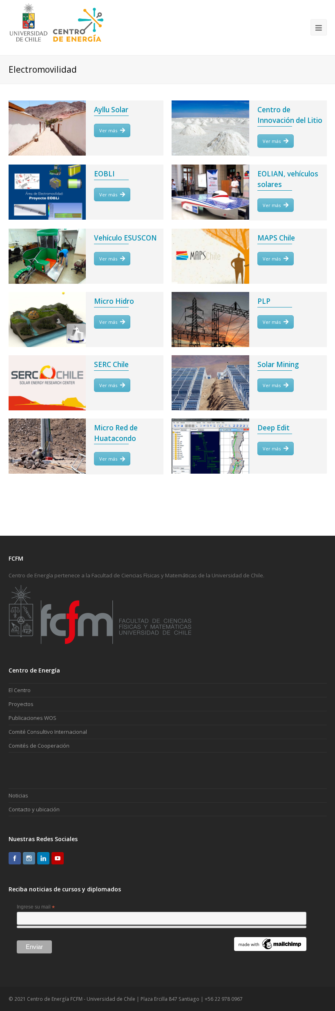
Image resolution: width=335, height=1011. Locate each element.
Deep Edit (273, 427)
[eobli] (47, 192)
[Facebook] (15, 858)
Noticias (18, 795)
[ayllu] (47, 128)
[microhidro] (47, 319)
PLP (263, 301)
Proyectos (21, 704)
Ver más (108, 130)
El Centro (20, 690)
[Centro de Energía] (57, 27)
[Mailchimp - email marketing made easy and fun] (270, 949)
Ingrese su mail (36, 907)
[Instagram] (29, 858)
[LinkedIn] (43, 858)
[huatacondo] (47, 446)
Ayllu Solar (111, 109)
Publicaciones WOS (32, 718)
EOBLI (104, 173)
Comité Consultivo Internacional (48, 731)
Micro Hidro (114, 301)
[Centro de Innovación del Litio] (210, 128)
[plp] (210, 319)
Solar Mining (278, 364)
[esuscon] (47, 256)
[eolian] (210, 192)
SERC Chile (111, 364)
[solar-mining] (210, 382)
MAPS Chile (276, 238)
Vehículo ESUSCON (125, 238)
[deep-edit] (210, 446)
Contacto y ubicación (34, 809)
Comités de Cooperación (39, 745)
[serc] (47, 382)
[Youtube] (57, 858)
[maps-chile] (210, 256)
